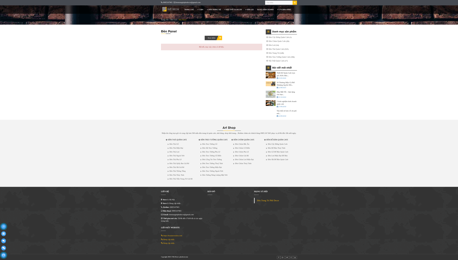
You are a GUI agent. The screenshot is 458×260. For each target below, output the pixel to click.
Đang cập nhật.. (169, 239)
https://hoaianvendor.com (172, 236)
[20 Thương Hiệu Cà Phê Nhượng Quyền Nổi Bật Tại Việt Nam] (271, 83)
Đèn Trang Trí (214, 9)
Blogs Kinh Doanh (265, 9)
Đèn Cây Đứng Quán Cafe (279, 37)
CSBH (201, 9)
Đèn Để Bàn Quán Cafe (277, 139)
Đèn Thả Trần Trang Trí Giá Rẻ (181, 179)
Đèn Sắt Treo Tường (209, 148)
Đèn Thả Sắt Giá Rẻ (176, 167)
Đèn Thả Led (174, 152)
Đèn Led (250, 9)
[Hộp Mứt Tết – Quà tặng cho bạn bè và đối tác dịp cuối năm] (271, 94)
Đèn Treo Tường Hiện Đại (212, 167)
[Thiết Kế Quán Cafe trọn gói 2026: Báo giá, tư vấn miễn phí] (271, 75)
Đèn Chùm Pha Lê (242, 152)
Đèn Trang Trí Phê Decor (268, 200)
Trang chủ (189, 9)
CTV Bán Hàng (285, 9)
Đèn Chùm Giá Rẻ (242, 156)
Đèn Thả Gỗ (174, 144)
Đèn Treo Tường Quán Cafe (279, 57)
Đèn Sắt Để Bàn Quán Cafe (278, 159)
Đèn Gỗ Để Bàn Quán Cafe (278, 152)
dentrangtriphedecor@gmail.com (188, 2)
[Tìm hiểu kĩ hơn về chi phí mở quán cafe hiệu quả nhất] (271, 112)
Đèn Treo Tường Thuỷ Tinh (212, 163)
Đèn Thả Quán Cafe (276, 49)
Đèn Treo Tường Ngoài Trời (212, 171)
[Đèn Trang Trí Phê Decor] (171, 9)
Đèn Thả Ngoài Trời (176, 156)
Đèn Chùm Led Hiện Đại (244, 159)
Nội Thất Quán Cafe (276, 61)
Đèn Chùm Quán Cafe (277, 41)
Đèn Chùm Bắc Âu (242, 144)
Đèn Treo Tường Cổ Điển (211, 156)
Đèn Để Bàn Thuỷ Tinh (276, 148)
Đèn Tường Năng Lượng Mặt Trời (214, 175)
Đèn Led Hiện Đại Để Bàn (278, 156)
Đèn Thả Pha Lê (175, 159)
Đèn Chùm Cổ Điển (242, 148)
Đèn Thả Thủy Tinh (176, 175)
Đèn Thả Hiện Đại (176, 148)
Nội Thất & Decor (234, 9)
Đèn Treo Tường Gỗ (209, 144)
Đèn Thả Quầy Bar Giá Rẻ (179, 163)
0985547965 (167, 2)
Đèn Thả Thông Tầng (177, 171)
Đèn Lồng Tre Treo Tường (212, 159)
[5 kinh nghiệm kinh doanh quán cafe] (271, 103)
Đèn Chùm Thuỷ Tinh (243, 163)
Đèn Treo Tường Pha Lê (211, 152)
